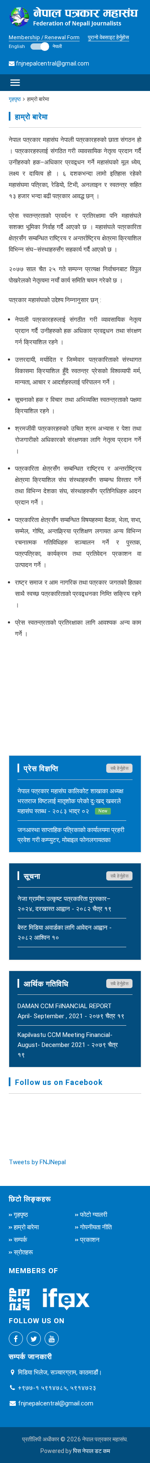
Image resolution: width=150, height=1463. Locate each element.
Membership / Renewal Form (44, 37)
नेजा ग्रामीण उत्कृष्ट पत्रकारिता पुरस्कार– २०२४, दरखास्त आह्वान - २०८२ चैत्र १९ (65, 904)
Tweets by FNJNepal (37, 1162)
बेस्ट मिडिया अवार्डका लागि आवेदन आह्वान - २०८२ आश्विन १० (65, 932)
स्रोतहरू (23, 1252)
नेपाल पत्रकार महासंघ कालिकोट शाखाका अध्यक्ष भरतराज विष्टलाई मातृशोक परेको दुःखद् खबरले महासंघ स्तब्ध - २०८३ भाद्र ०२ (70, 801)
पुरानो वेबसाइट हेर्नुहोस (108, 37)
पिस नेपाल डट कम (91, 1451)
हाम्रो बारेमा (26, 1227)
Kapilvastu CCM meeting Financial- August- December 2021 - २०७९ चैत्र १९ (68, 1045)
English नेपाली (35, 46)
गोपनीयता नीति (96, 1227)
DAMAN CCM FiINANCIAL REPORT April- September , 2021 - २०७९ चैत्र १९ (71, 1011)
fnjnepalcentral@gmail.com (52, 63)
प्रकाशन (90, 1240)
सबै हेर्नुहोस (119, 768)
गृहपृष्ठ (15, 99)
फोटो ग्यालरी (93, 1214)
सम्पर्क (20, 1240)
